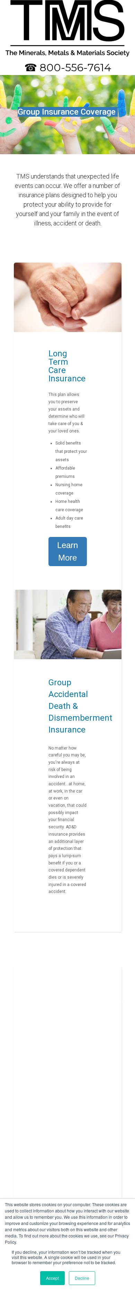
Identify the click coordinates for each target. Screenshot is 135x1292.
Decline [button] (82, 1278)
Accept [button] (52, 1278)
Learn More (67, 551)
